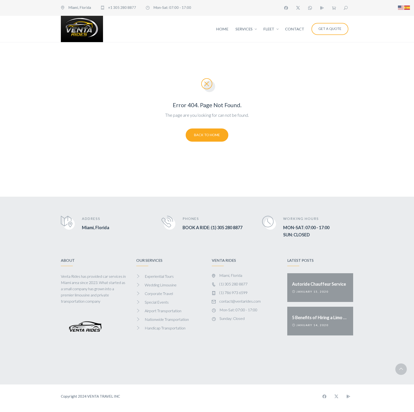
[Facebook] (286, 8)
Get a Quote (329, 29)
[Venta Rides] (82, 29)
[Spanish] (407, 7)
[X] (298, 8)
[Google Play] (322, 8)
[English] (401, 7)
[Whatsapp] (310, 8)
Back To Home (207, 135)
